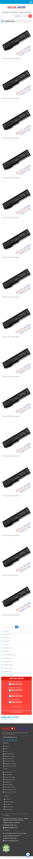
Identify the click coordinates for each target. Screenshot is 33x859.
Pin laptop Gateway (8, 668)
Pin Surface (6, 644)
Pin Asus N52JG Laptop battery (11, 456)
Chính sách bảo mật (9, 758)
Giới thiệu (6, 746)
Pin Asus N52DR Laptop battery (11, 58)
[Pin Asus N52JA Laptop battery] (16, 240)
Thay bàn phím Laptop (9, 779)
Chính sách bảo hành (9, 761)
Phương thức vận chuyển (10, 766)
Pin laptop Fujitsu (7, 671)
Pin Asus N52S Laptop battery (10, 138)
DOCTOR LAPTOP (16, 857)
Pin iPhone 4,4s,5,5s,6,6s (9, 675)
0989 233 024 (16, 684)
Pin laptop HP (6, 651)
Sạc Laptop (7, 804)
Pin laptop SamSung (8, 665)
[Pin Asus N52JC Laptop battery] (16, 319)
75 (9, 627)
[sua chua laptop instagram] (10, 740)
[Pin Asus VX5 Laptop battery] (16, 558)
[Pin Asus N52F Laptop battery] (16, 81)
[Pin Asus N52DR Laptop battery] (16, 41)
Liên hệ (6, 748)
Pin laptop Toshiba (7, 661)
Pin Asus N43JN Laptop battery (11, 615)
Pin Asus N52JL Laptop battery (10, 496)
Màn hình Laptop (9, 807)
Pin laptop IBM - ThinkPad (9, 654)
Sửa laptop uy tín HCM (9, 787)
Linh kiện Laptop (9, 809)
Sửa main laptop (8, 774)
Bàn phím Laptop (9, 802)
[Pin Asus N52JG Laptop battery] (16, 438)
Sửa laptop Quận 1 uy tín (10, 789)
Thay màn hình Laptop (9, 777)
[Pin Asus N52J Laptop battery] (16, 200)
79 (24, 627)
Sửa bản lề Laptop (8, 784)
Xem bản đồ (17, 706)
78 (20, 627)
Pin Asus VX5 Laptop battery (10, 575)
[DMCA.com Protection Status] (6, 848)
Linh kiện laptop (13, 12)
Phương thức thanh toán (10, 763)
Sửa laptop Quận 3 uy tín (10, 792)
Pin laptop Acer (6, 634)
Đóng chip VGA (7, 782)
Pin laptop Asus (27, 12)
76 (13, 627)
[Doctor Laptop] (16, 729)
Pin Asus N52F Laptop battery (10, 98)
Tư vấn (5, 751)
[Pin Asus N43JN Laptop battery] (16, 597)
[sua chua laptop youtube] (13, 740)
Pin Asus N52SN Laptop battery (11, 178)
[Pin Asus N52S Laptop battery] (16, 120)
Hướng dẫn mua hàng (9, 756)
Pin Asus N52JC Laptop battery (11, 337)
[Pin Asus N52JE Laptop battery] (16, 359)
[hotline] (9, 684)
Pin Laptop (20, 12)
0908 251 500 (16, 696)
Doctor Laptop (5, 12)
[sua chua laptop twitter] (7, 740)
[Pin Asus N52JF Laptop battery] (16, 399)
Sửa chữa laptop (8, 772)
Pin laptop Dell (6, 641)
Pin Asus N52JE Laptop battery (10, 376)
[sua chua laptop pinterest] (16, 740)
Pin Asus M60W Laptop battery (11, 535)
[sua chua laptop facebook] (4, 740)
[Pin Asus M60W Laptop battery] (16, 518)
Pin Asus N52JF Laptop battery (10, 416)
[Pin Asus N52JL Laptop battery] (16, 478)
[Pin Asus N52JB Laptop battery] (16, 279)
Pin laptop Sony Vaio (8, 648)
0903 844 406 (16, 690)
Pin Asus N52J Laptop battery (10, 217)
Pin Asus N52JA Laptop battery (11, 257)
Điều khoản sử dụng (9, 753)
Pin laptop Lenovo (7, 658)
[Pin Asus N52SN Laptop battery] (16, 160)
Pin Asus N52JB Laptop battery (11, 297)
